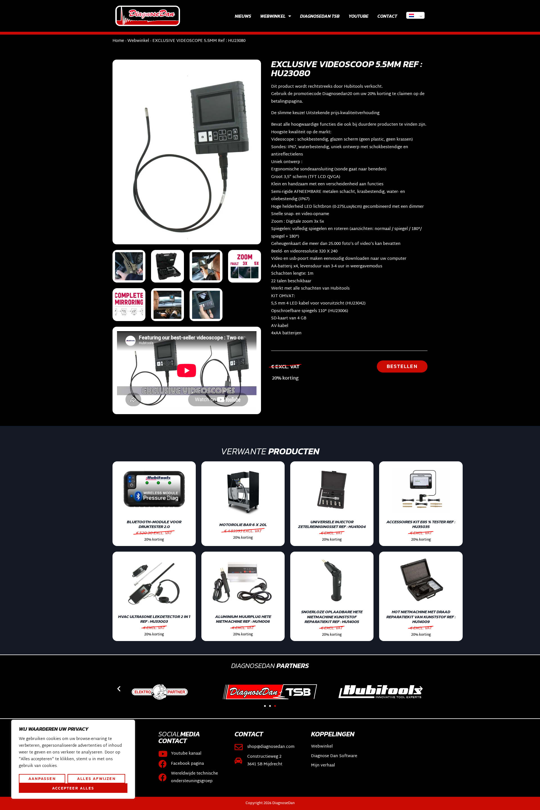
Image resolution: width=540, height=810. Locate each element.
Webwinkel (272, 16)
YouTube (358, 16)
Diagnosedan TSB (319, 16)
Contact (387, 16)
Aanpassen (42, 778)
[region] (73, 759)
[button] (118, 688)
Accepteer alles (73, 788)
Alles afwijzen (96, 778)
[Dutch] (415, 15)
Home (118, 41)
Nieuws (243, 16)
